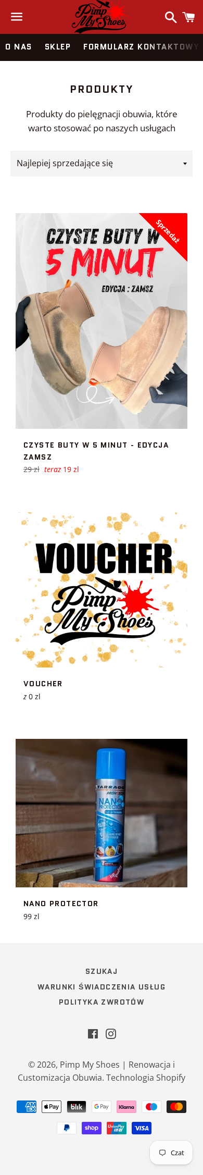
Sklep (58, 47)
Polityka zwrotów (101, 1002)
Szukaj (101, 971)
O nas (18, 47)
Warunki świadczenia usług (101, 987)
